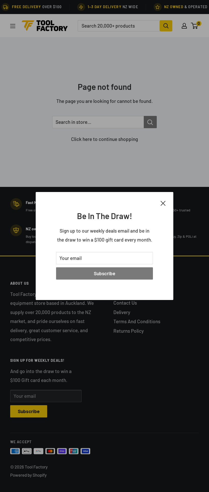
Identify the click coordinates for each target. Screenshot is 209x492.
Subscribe (104, 273)
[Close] (163, 202)
